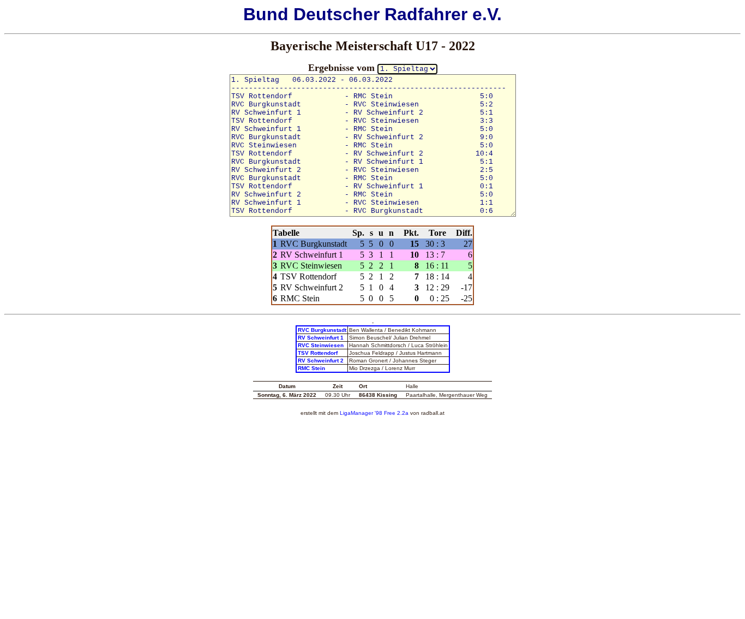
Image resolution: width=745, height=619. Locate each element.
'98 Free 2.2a (390, 413)
